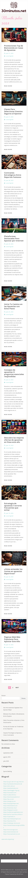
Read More (8, 86)
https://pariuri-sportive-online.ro (12, 814)
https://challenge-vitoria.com (11, 823)
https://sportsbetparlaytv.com (12, 819)
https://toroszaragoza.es (10, 830)
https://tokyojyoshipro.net (11, 803)
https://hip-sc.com (8, 799)
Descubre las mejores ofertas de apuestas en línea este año (14, 439)
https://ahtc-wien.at (9, 786)
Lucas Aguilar (9, 56)
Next (17, 687)
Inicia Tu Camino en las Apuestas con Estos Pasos (13, 306)
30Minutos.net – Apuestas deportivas (16, 870)
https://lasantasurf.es (9, 821)
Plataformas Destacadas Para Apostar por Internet (13, 238)
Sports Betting (7, 771)
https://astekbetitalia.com (10, 788)
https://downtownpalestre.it (11, 797)
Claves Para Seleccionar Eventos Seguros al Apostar (13, 111)
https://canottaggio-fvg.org (11, 790)
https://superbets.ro (9, 816)
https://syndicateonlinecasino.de (12, 784)
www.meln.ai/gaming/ (8, 839)
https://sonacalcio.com (9, 792)
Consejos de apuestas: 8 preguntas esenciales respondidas (14, 373)
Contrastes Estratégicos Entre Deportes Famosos (12, 174)
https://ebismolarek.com (10, 806)
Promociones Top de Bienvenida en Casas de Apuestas (13, 47)
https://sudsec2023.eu (9, 795)
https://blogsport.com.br (10, 810)
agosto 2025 (6, 757)
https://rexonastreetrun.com (11, 834)
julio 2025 (6, 761)
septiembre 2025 (8, 753)
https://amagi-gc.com (9, 801)
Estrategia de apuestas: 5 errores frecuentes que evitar (13, 506)
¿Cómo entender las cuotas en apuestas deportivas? (13, 571)
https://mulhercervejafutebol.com (13, 812)
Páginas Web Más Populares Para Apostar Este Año (12, 639)
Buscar (4, 695)
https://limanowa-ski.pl (10, 808)
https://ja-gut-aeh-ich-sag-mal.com (13, 782)
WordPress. (20, 874)
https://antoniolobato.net (10, 832)
